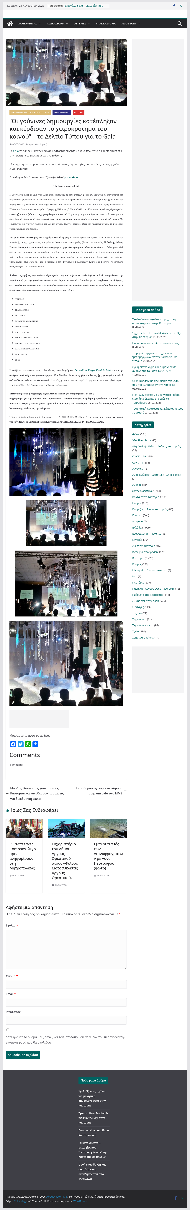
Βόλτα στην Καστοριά (145, 497)
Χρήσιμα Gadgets (143, 637)
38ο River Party (141, 440)
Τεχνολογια (139, 619)
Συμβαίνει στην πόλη (145, 601)
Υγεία (135, 631)
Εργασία (137, 539)
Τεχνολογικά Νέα (142, 625)
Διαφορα (137, 521)
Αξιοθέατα (129, 23)
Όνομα (12, 976)
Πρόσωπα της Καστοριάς (147, 594)
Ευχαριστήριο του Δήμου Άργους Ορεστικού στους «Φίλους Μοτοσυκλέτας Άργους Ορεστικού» (65, 860)
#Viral (136, 434)
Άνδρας (136, 484)
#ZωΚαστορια (55, 23)
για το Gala (71, 177)
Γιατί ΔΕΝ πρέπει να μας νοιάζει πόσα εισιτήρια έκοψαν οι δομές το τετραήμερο (156, 398)
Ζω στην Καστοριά (143, 546)
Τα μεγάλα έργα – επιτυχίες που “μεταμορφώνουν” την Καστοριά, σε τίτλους (154, 357)
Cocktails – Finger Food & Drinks (94, 370)
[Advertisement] (39, 719)
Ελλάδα (137, 527)
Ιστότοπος (13, 1012)
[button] (39, 23)
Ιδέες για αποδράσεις (145, 552)
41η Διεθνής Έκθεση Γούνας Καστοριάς (30, 112)
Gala (16, 151)
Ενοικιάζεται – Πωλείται (147, 533)
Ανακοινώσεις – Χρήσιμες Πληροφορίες (156, 474)
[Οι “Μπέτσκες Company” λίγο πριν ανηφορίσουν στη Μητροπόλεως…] (24, 821)
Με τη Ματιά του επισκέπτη (149, 570)
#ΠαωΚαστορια (106, 23)
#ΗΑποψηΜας (27, 23)
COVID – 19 (139, 456)
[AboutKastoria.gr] (10, 23)
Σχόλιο (12, 925)
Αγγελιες (80, 23)
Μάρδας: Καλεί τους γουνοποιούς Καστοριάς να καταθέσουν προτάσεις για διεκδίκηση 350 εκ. (37, 793)
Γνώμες (136, 503)
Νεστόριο (138, 582)
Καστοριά (78, 112)
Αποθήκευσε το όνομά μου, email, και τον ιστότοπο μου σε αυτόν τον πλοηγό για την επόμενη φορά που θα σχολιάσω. (65, 1039)
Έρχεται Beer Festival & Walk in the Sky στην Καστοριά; (93, 1117)
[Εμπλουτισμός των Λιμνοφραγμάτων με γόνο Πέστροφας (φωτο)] (108, 821)
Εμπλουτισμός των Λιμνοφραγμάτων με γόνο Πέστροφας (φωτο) (108, 856)
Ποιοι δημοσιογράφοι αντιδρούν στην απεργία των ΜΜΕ (98, 791)
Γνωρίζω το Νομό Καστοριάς (150, 509)
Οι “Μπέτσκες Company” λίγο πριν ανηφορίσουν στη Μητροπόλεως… (23, 856)
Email (11, 994)
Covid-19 (137, 462)
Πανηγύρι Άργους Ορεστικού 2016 (153, 588)
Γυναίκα (137, 515)
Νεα (134, 576)
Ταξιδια (137, 613)
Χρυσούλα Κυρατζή (38, 144)
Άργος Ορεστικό (61, 112)
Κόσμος (137, 564)
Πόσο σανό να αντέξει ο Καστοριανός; (156, 343)
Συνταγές (138, 607)
